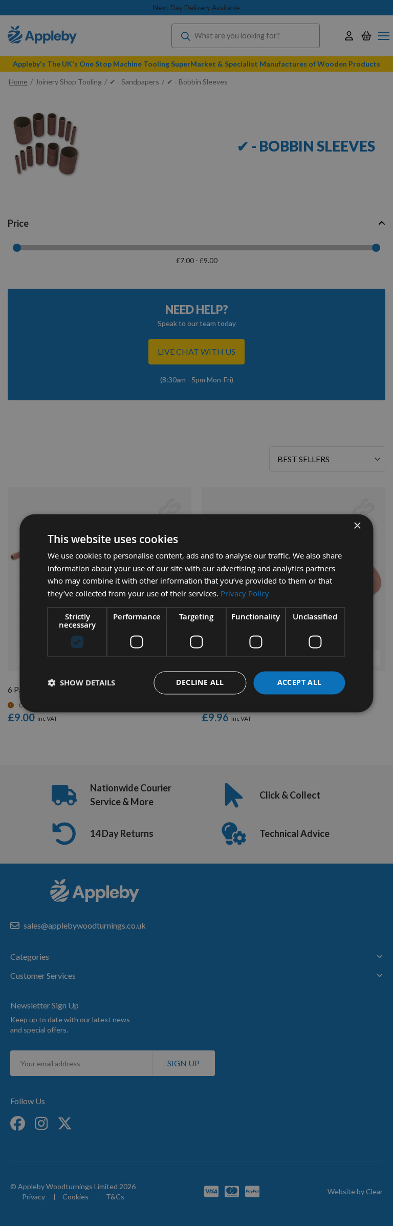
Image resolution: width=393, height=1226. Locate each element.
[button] (81, 683)
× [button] (357, 526)
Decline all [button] (200, 682)
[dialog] (196, 613)
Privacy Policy (245, 594)
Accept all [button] (299, 682)
